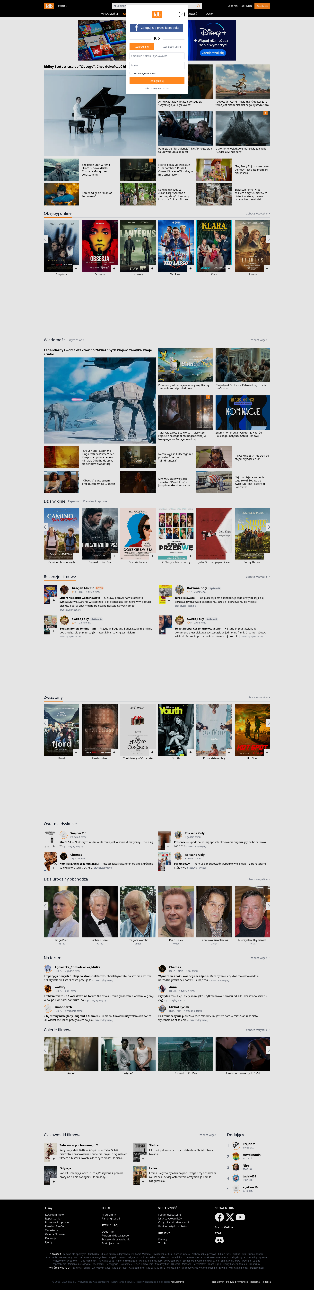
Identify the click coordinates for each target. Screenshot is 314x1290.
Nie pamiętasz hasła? (157, 88)
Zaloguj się (142, 46)
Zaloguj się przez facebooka (160, 28)
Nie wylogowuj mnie (144, 73)
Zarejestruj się (172, 46)
